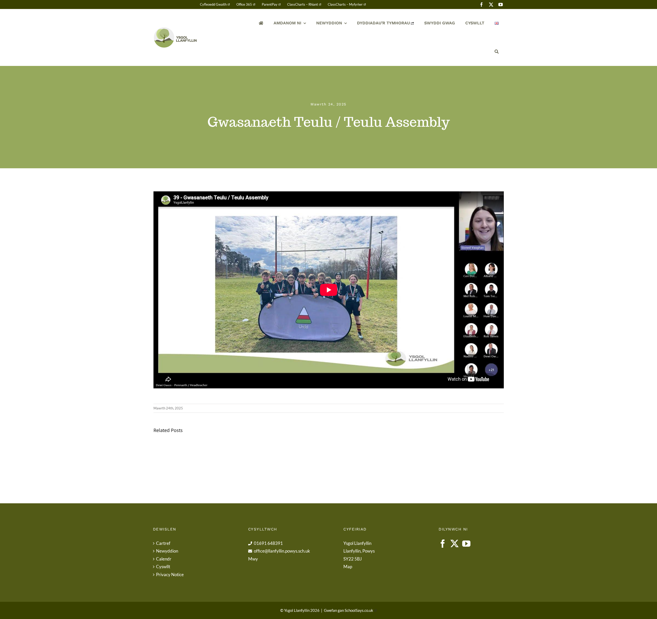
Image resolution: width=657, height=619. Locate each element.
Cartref (163, 543)
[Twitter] (454, 543)
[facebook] (481, 4)
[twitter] (491, 4)
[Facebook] (443, 543)
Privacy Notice (170, 574)
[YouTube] (466, 543)
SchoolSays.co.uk (359, 610)
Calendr (163, 559)
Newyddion (167, 551)
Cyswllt (163, 566)
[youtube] (500, 4)
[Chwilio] (496, 51)
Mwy (253, 559)
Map (347, 566)
